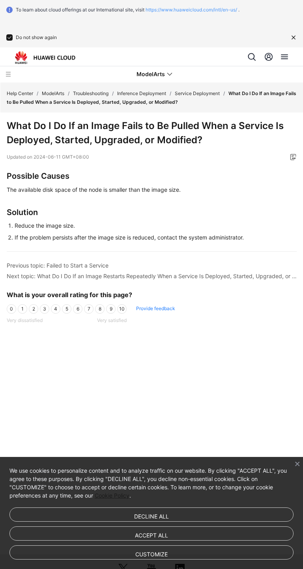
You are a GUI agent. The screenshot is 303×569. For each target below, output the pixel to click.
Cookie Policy (112, 495)
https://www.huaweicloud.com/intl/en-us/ (191, 10)
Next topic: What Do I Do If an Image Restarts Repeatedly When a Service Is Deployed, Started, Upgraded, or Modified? (152, 276)
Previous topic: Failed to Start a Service (57, 265)
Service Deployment (197, 93)
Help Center (20, 93)
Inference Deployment (141, 93)
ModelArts (53, 93)
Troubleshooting (90, 93)
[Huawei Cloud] (45, 57)
